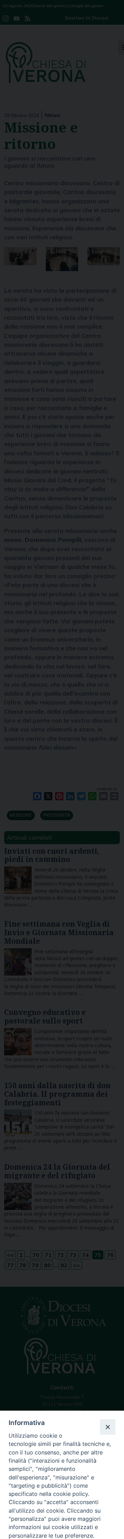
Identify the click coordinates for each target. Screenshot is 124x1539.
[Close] (107, 1426)
